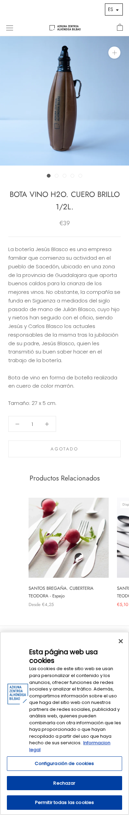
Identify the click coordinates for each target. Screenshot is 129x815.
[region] (64, 723)
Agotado (64, 449)
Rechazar (64, 783)
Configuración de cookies (64, 763)
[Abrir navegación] (9, 27)
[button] (114, 9)
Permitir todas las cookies (64, 802)
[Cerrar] (120, 641)
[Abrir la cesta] (120, 27)
